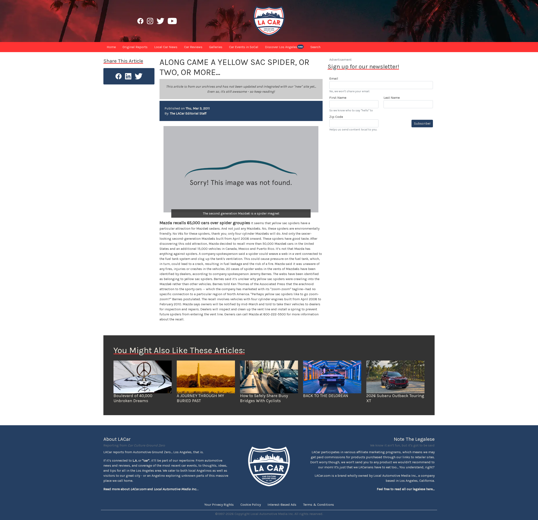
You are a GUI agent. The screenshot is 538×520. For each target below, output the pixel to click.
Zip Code (336, 117)
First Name (337, 98)
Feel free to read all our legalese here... (406, 489)
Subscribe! (422, 123)
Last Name (392, 98)
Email (333, 78)
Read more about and (150, 489)
